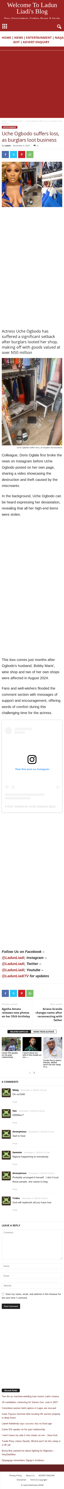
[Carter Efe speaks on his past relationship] (11, 1044)
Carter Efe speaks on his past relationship (10, 1054)
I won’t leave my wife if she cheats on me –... (32, 1054)
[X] (13, 154)
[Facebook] (5, 154)
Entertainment (16, 121)
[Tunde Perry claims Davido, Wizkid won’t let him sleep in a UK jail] (52, 1048)
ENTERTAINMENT (39, 38)
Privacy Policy (15, 1475)
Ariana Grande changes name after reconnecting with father (49, 1014)
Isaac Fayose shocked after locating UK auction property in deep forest (31, 1416)
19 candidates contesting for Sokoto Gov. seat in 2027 (30, 1402)
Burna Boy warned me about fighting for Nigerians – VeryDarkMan (28, 1452)
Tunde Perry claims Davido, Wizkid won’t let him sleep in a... (52, 1063)
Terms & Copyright (38, 1479)
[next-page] (34, 1073)
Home (4, 121)
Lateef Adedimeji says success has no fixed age (27, 1423)
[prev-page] (30, 1073)
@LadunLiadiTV (15, 976)
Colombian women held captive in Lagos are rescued (29, 1408)
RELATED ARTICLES (19, 1031)
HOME (6, 38)
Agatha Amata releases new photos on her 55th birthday (16, 1012)
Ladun (8, 145)
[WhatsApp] (29, 154)
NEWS (18, 38)
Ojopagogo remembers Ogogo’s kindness (23, 1460)
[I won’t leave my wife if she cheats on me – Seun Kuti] (32, 1044)
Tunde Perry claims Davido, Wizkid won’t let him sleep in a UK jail (31, 1443)
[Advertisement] (32, 84)
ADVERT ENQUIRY (37, 42)
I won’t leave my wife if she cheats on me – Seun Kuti (29, 1435)
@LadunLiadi (13, 958)
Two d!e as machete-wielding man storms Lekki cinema (30, 1396)
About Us (30, 1475)
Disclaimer (21, 1479)
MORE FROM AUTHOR (43, 1031)
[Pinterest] (21, 154)
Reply (14, 1102)
